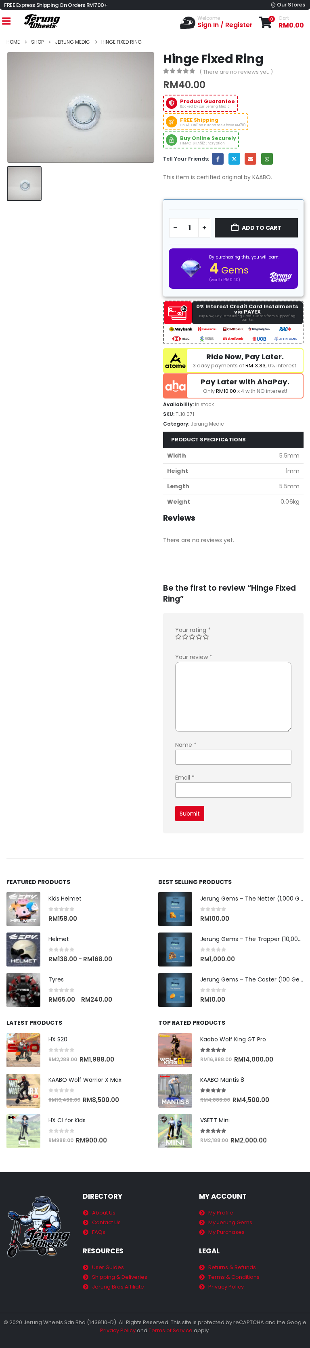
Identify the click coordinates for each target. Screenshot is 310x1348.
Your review (193, 657)
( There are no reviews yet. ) (236, 72)
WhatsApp (267, 159)
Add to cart (261, 228)
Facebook (218, 159)
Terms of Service (171, 1330)
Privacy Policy (118, 1330)
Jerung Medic (207, 423)
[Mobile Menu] (6, 21)
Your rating (193, 630)
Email (250, 159)
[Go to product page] (23, 909)
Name (186, 745)
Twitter (234, 159)
